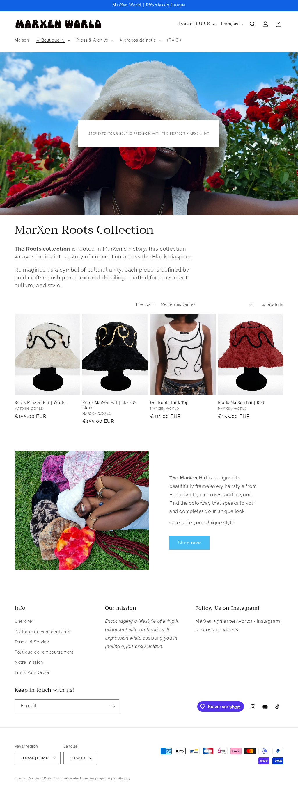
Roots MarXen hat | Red (241, 402)
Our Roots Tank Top (169, 402)
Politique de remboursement (44, 652)
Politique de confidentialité (42, 631)
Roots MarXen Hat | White (40, 402)
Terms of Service (32, 642)
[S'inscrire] (112, 706)
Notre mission (29, 662)
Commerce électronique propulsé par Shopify (92, 778)
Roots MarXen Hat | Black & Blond (109, 405)
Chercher (24, 621)
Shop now (189, 542)
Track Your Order (32, 672)
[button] (53, 40)
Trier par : (145, 304)
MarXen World (41, 778)
